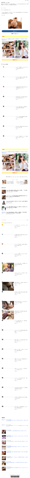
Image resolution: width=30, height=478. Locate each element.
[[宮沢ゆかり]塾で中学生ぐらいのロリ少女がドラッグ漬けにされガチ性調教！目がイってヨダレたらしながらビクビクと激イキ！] (8, 305)
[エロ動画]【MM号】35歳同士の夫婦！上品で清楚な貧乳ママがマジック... (21, 235)
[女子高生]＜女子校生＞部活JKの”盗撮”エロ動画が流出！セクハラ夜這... (21, 293)
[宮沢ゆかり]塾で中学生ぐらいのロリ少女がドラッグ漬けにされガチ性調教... (21, 302)
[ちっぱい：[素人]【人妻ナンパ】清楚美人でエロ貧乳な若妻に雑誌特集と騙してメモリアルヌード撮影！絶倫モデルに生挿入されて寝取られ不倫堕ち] (9, 110)
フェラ (15, 176)
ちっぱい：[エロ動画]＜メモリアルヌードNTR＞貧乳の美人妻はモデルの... (21, 254)
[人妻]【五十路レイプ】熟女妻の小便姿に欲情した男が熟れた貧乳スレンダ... (21, 312)
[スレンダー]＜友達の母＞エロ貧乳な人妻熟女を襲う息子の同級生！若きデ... (21, 245)
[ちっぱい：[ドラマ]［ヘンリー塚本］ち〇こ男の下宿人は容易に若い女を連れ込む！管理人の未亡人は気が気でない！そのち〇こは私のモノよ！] (8, 277)
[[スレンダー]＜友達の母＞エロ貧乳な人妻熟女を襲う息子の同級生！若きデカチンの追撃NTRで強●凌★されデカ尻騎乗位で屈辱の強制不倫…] (9, 81)
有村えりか (23, 176)
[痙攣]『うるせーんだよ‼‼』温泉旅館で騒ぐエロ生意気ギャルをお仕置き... (21, 359)
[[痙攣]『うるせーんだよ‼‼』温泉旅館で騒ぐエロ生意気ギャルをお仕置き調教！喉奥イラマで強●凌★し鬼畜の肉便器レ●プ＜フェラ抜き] (8, 363)
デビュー (13, 176)
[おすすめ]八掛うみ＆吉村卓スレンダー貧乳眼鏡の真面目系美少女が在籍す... (21, 388)
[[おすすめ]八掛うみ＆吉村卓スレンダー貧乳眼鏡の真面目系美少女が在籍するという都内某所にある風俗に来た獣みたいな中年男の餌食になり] (8, 391)
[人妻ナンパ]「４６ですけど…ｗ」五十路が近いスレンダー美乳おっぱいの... (21, 369)
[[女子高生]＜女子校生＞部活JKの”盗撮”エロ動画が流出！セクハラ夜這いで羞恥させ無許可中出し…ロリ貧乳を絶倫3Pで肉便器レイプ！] (8, 296)
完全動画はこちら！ (15, 59)
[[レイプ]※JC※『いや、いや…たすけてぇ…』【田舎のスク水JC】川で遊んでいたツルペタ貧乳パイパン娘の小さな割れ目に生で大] (8, 229)
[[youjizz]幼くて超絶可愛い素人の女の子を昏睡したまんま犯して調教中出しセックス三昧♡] (9, 130)
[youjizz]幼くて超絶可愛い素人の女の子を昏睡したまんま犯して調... (21, 398)
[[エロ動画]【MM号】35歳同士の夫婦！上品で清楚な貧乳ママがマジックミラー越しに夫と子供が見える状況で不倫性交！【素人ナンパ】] (9, 91)
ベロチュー (18, 176)
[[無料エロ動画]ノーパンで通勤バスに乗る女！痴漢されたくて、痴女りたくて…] (8, 286)
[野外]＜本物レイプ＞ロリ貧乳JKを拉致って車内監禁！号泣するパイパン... (21, 340)
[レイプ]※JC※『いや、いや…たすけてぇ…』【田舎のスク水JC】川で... (21, 226)
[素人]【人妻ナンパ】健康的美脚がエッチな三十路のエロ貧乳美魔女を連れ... (21, 407)
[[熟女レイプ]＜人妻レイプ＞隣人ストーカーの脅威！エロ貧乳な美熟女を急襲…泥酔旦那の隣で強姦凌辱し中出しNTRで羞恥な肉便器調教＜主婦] (8, 353)
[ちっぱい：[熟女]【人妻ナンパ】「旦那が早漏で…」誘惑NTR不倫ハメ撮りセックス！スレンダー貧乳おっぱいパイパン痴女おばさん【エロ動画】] (8, 324)
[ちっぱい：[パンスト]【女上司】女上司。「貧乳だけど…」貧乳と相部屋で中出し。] (8, 382)
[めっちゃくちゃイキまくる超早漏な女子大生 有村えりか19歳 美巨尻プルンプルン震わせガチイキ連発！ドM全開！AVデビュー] (15, 49)
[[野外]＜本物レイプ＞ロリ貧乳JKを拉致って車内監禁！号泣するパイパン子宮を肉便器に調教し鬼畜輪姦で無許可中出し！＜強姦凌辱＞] (8, 343)
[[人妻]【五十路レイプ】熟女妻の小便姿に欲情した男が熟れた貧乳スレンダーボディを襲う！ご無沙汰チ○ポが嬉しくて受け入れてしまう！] (9, 100)
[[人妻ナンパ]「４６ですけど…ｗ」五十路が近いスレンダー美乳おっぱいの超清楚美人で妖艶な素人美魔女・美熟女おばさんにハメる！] (8, 372)
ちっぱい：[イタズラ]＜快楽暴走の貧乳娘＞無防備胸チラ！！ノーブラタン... (21, 331)
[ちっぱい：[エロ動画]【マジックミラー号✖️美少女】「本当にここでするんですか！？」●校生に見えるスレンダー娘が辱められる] (9, 140)
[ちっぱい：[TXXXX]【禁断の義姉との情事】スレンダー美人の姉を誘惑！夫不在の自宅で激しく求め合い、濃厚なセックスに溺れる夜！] (9, 120)
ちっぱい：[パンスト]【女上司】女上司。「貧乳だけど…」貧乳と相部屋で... (21, 379)
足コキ (26, 176)
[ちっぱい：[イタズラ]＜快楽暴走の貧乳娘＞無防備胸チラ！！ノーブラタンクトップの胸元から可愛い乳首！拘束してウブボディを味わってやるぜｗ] (8, 334)
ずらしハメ (11, 176)
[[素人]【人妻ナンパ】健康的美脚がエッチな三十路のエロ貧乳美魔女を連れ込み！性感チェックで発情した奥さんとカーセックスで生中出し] (8, 410)
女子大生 (20, 176)
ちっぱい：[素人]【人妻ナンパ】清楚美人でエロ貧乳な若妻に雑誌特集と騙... (21, 264)
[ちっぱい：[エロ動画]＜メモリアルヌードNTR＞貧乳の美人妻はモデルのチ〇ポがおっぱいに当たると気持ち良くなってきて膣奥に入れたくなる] (9, 71)
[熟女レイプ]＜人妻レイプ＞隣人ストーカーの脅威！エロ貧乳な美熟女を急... (21, 350)
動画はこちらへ (15, 31)
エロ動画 (8, 176)
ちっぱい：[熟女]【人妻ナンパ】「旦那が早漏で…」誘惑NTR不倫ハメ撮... (21, 321)
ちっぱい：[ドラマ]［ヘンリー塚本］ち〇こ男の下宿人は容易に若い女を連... (21, 273)
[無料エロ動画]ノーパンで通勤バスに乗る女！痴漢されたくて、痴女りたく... (21, 283)
